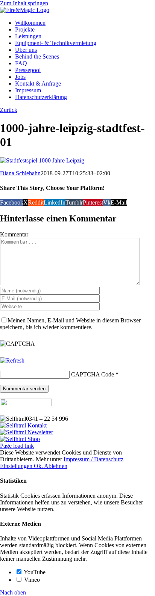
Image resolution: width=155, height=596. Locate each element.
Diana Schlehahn (20, 173)
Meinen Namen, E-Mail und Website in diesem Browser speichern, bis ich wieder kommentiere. (70, 323)
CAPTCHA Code (92, 374)
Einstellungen (17, 466)
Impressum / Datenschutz (93, 459)
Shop (33, 439)
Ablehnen (55, 466)
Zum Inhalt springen (24, 3)
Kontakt (36, 425)
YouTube (34, 572)
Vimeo (31, 579)
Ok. (39, 466)
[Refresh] (12, 360)
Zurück (8, 110)
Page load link (17, 445)
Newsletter (39, 432)
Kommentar (14, 234)
